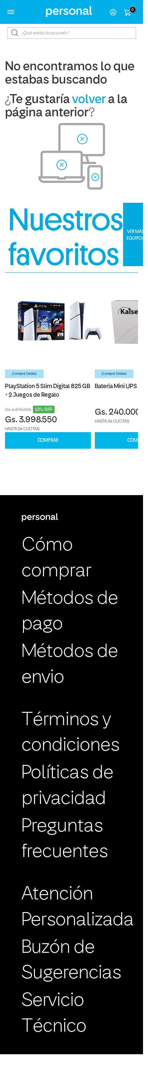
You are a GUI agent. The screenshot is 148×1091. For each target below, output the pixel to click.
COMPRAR (48, 440)
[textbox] (71, 33)
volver (89, 99)
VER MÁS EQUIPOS (135, 234)
